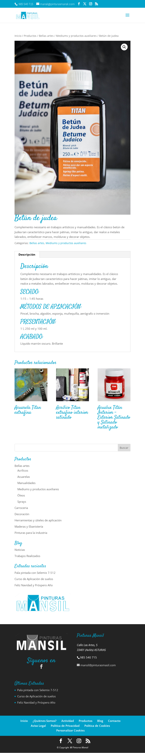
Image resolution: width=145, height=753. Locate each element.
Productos (30, 36)
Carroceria (21, 508)
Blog (100, 721)
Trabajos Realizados (27, 556)
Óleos (21, 495)
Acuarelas (23, 477)
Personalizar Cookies (70, 730)
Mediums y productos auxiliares (76, 36)
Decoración (22, 514)
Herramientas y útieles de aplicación (38, 520)
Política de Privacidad (65, 726)
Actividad (67, 721)
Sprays (21, 501)
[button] (124, 47)
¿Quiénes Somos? (44, 721)
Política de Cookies (97, 726)
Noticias (20, 550)
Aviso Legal (38, 726)
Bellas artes (46, 36)
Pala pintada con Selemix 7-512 (35, 573)
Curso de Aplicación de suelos (34, 579)
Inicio (18, 36)
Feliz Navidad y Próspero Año (34, 585)
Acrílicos (22, 470)
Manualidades (26, 483)
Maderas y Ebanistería (29, 526)
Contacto (114, 721)
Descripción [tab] (27, 254)
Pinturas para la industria (31, 533)
